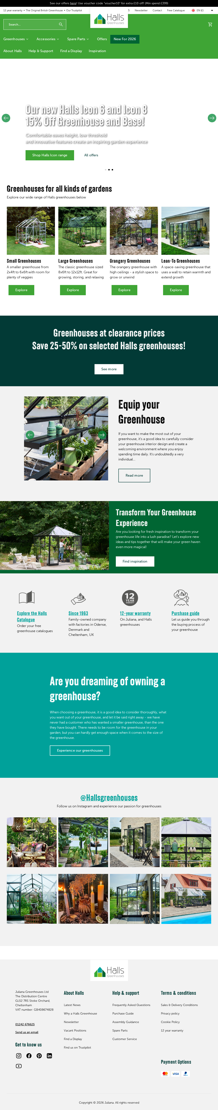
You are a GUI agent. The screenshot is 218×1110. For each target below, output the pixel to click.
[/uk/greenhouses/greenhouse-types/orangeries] (134, 231)
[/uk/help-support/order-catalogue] (37, 598)
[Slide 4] (71, 474)
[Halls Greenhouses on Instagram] (32, 842)
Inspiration (97, 51)
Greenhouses (14, 39)
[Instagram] (18, 1055)
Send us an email (26, 1032)
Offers (102, 39)
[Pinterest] (39, 1055)
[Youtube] (18, 1066)
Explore (21, 290)
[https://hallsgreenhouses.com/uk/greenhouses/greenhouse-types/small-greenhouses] (31, 231)
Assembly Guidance (125, 1022)
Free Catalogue (176, 10)
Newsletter (141, 10)
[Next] (212, 118)
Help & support (41, 51)
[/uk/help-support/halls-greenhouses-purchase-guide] (191, 598)
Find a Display (71, 51)
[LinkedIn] (49, 1055)
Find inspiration (135, 561)
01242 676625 (25, 1024)
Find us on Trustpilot (77, 1047)
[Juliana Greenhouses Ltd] (109, 17)
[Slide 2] (109, 169)
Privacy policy (170, 1013)
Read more (134, 475)
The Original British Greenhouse (44, 10)
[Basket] (210, 24)
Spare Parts (76, 39)
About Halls (12, 51)
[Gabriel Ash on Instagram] (186, 842)
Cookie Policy (170, 1022)
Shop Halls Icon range (49, 155)
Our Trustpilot (74, 10)
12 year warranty (12, 10)
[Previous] (6, 118)
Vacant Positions (75, 1030)
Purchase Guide (123, 1013)
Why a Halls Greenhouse (80, 1013)
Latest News (72, 1005)
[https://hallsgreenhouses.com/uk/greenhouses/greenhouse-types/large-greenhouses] (82, 231)
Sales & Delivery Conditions (179, 1005)
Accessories (46, 39)
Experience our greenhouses (80, 750)
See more (109, 369)
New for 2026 (125, 39)
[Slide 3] (112, 169)
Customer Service (124, 1039)
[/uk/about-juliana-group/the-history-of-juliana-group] (88, 598)
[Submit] (61, 24)
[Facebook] (29, 1055)
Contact (157, 10)
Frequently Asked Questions (131, 1005)
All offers (91, 155)
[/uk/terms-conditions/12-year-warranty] (140, 598)
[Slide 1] (105, 169)
